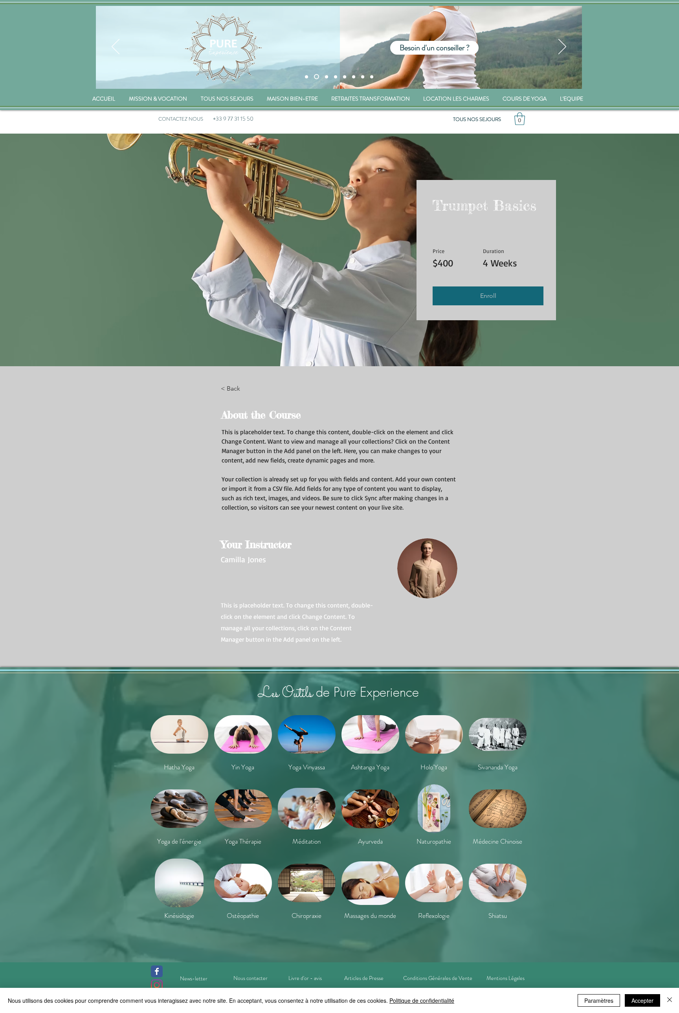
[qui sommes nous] (344, 76)
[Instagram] (157, 985)
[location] (335, 76)
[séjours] (306, 76)
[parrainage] (371, 76)
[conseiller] (315, 76)
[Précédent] (115, 47)
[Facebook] (157, 971)
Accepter (642, 1000)
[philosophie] (362, 76)
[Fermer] (669, 1000)
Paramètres (598, 1000)
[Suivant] (562, 47)
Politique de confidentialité (421, 1000)
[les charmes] (325, 76)
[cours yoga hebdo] (353, 76)
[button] (519, 118)
